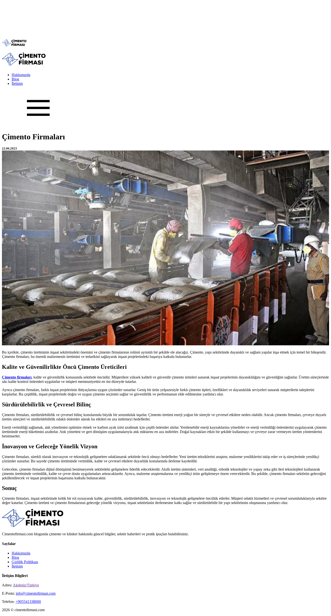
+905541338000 (28, 602)
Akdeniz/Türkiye (26, 585)
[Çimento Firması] (14, 45)
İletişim (17, 83)
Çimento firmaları (17, 377)
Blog (15, 79)
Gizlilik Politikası (25, 562)
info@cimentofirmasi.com (35, 593)
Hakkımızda (21, 75)
